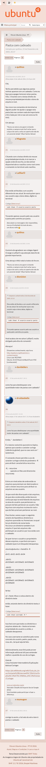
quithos (20, 67)
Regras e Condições (19, 749)
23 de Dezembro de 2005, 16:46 (20, 243)
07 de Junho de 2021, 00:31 (18, 710)
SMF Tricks (32, 754)
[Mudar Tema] (14, 2)
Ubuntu (16, 760)
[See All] (6, 35)
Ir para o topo (9, 730)
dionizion (21, 276)
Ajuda (9, 749)
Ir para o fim (9, 57)
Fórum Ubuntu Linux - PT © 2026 (23, 746)
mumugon (22, 699)
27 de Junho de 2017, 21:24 (14, 414)
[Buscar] (30, 25)
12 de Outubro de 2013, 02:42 (19, 288)
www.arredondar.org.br (15, 685)
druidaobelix (23, 398)
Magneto (21, 138)
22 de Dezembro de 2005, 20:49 (20, 150)
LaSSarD (21, 173)
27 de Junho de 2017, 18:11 (18, 378)
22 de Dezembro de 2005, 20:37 (15, 76)
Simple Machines (31, 763)
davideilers (22, 367)
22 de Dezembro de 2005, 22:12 (20, 184)
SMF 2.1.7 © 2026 (16, 763)
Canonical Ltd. (27, 760)
